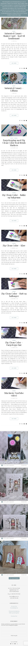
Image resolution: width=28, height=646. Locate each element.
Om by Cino (14, 606)
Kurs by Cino (14, 616)
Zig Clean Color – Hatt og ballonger (14, 294)
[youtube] (15, 643)
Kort (14, 31)
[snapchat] (17, 643)
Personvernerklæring (14, 611)
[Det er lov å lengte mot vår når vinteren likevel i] (14, 485)
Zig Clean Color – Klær (14, 245)
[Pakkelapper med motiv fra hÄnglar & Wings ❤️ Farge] (14, 558)
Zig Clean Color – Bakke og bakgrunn (14, 196)
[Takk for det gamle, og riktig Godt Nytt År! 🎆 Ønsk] (14, 448)
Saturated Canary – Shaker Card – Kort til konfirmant (14, 36)
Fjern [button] (19, 15)
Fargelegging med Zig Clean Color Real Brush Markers (14, 143)
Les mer (14, 63)
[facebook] (10, 643)
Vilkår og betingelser (14, 612)
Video (16, 138)
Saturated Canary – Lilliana (14, 89)
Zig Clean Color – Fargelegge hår (14, 343)
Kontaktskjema (14, 608)
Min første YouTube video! (14, 394)
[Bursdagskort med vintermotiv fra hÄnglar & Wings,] (14, 522)
